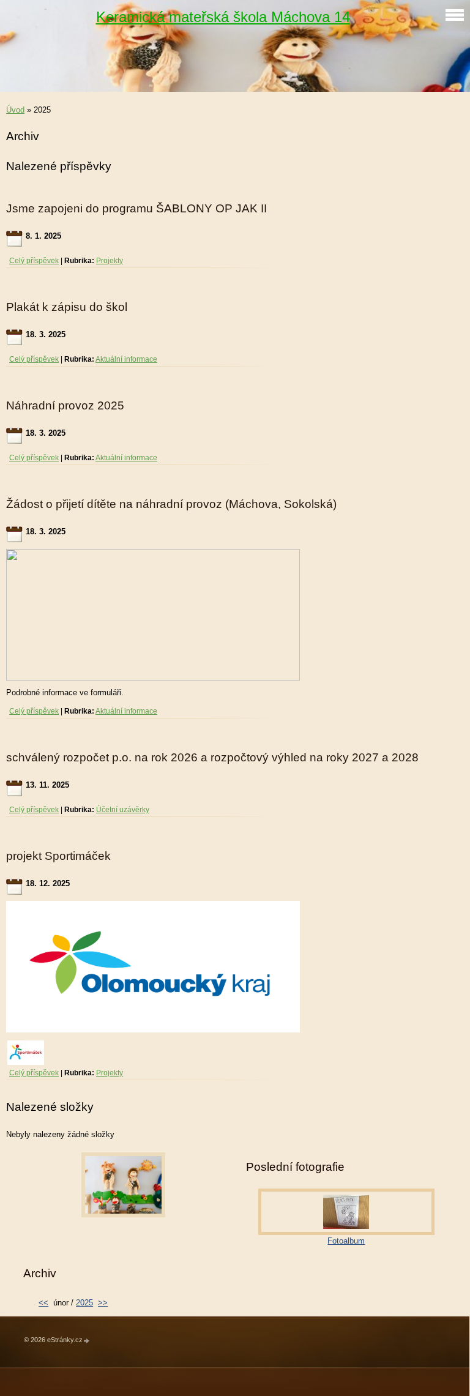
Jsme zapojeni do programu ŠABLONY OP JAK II (136, 208)
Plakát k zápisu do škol (66, 306)
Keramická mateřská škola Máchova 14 (223, 17)
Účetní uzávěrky (122, 809)
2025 (84, 1302)
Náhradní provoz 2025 (65, 405)
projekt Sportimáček (58, 855)
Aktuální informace (126, 359)
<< (43, 1302)
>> (103, 1302)
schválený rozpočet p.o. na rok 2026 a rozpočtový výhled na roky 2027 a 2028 (212, 757)
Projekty (109, 260)
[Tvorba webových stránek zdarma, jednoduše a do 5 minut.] (87, 1340)
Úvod (15, 109)
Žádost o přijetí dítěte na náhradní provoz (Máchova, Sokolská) (171, 504)
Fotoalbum (346, 1240)
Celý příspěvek (34, 260)
